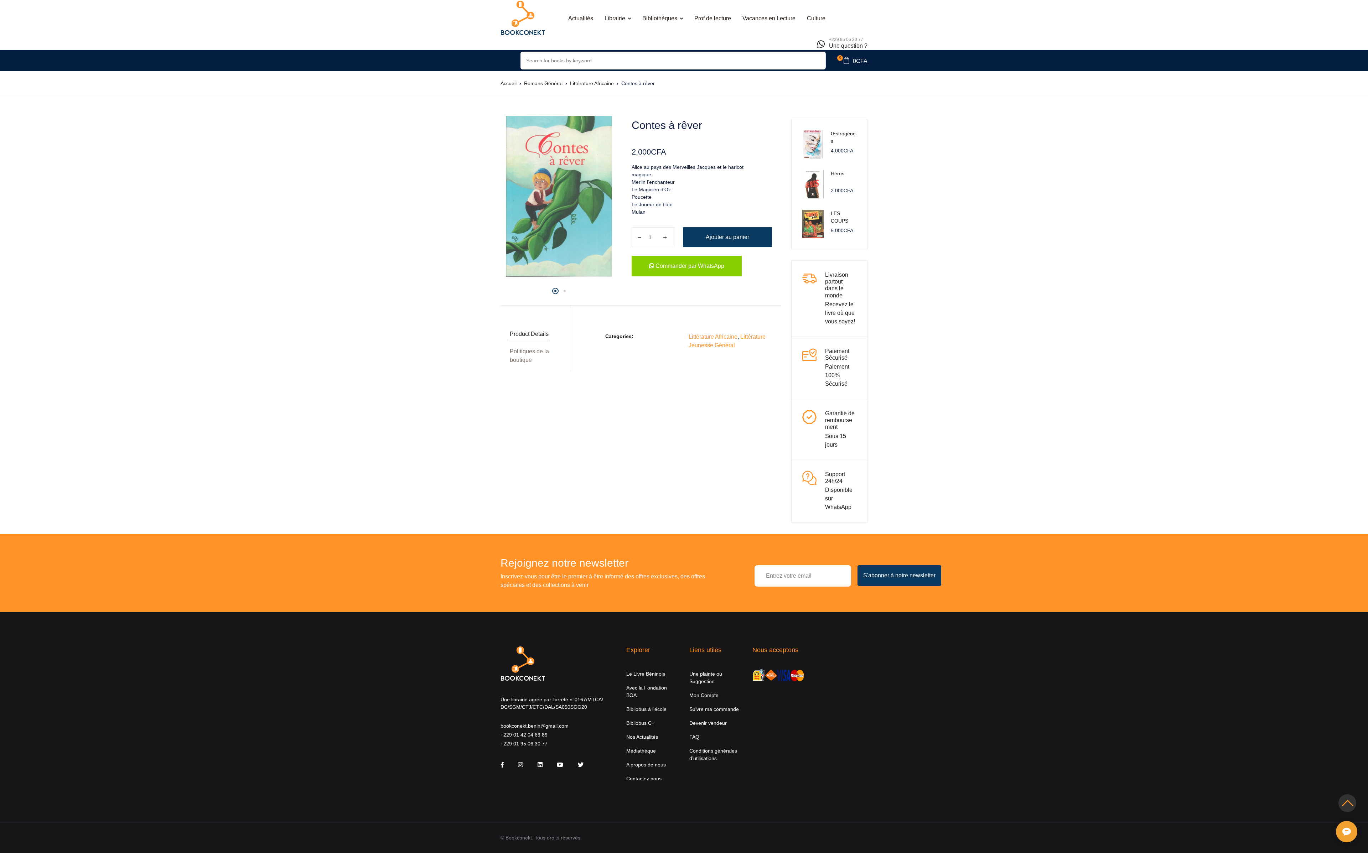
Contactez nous (644, 778)
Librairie (615, 18)
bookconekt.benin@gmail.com (535, 726)
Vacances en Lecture (769, 18)
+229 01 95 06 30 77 (524, 744)
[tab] (533, 334)
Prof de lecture (712, 18)
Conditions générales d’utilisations (713, 754)
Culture (816, 18)
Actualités (580, 18)
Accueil (509, 83)
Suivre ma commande (714, 709)
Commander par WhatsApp (689, 266)
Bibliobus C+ (640, 723)
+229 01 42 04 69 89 (524, 735)
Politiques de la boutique (529, 355)
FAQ (694, 737)
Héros (837, 173)
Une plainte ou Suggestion (705, 677)
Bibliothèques (659, 18)
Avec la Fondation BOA (646, 691)
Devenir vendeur (708, 723)
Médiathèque (641, 751)
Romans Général (543, 83)
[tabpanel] (559, 196)
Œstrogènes (843, 137)
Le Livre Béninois (645, 674)
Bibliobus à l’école (646, 709)
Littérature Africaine (592, 83)
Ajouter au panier (727, 237)
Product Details (529, 334)
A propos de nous (646, 765)
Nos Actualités (642, 737)
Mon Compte (704, 695)
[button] (852, 60)
